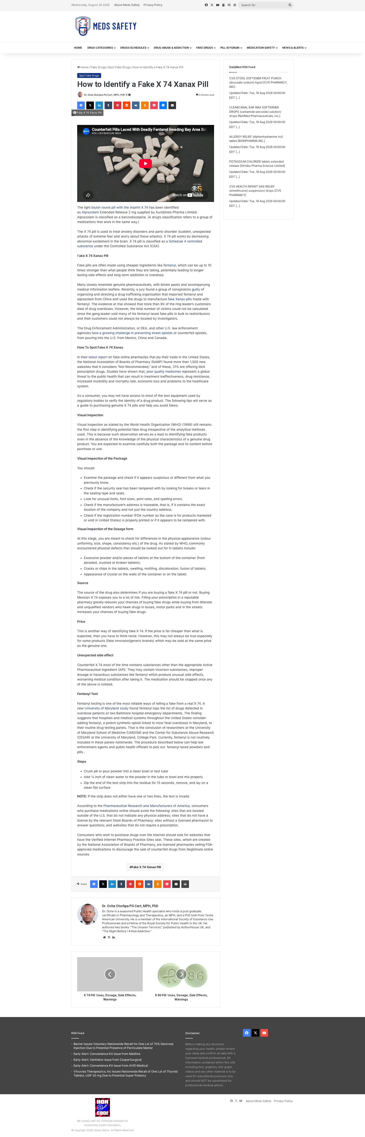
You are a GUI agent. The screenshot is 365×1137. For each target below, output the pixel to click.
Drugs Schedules (133, 47)
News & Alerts (293, 47)
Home (78, 47)
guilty (196, 289)
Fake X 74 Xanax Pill (146, 867)
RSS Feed (77, 1033)
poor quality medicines (164, 371)
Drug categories (100, 47)
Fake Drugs (204, 47)
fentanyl (169, 265)
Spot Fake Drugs (119, 67)
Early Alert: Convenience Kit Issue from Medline (107, 1054)
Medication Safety (261, 47)
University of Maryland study (107, 708)
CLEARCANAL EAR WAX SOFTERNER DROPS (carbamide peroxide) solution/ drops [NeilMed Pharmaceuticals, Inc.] (255, 82)
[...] (238, 97)
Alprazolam (90, 212)
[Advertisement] (220, 22)
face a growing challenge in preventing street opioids (132, 333)
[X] (109, 937)
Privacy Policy (153, 5)
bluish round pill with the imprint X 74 (119, 207)
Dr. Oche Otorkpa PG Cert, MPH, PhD (104, 94)
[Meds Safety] (105, 26)
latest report (98, 357)
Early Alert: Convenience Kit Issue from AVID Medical (111, 1065)
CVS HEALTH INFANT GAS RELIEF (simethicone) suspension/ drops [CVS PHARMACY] (255, 161)
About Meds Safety (127, 5)
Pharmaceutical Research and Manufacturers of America (146, 806)
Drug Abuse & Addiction (171, 47)
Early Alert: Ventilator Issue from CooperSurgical (108, 1060)
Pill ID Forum (229, 47)
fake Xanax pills (180, 299)
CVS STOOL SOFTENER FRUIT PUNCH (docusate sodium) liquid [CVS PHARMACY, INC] (258, 191)
